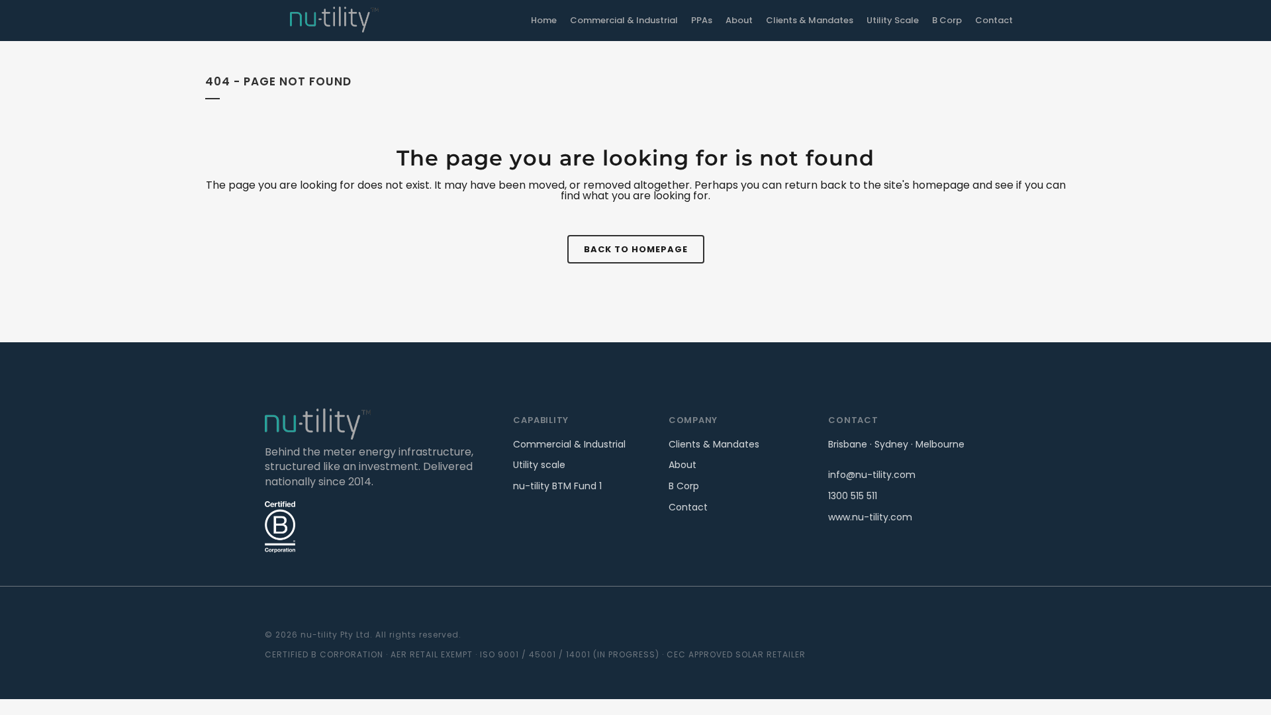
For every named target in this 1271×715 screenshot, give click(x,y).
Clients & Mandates (809, 20)
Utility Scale (893, 20)
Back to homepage (636, 249)
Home (544, 20)
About (739, 20)
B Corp (947, 20)
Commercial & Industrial (624, 20)
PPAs (701, 20)
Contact (994, 20)
